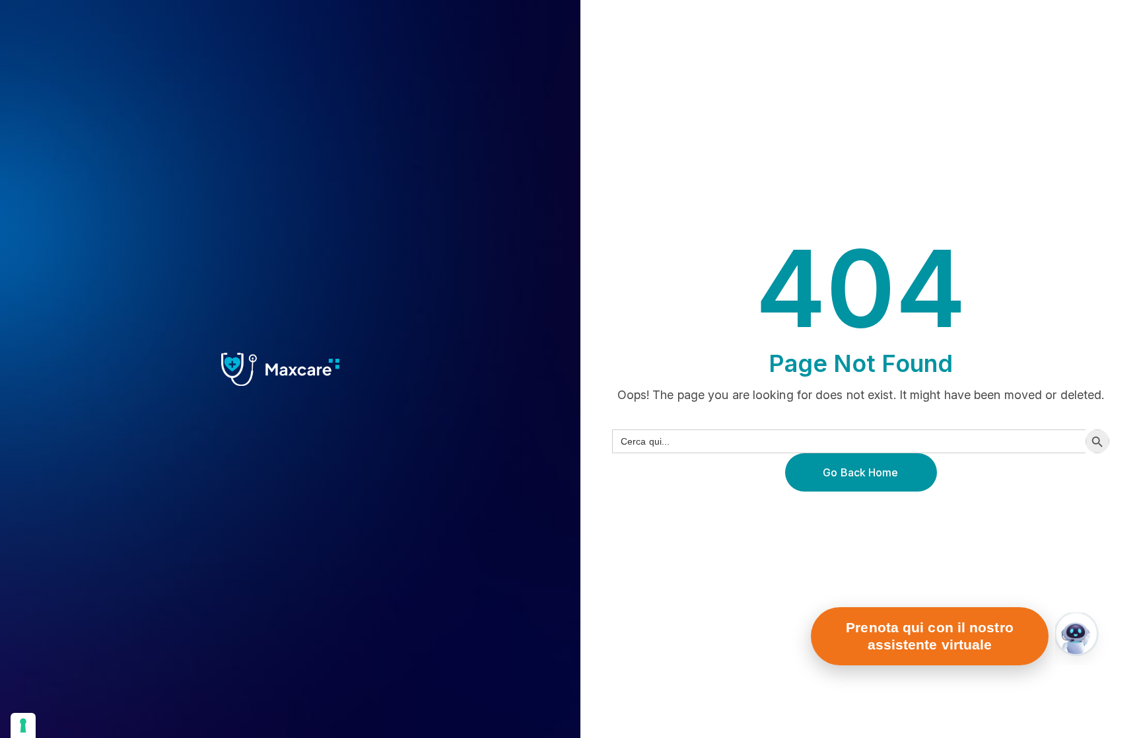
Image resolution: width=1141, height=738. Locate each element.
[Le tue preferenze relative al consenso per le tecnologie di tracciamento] (23, 725)
